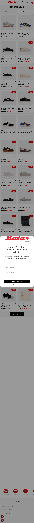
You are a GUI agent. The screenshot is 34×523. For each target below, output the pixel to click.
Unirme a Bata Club (17, 281)
